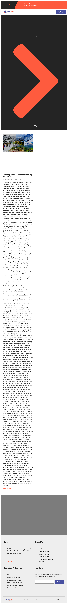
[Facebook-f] (3, 4)
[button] (48, 11)
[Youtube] (9, 4)
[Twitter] (6, 4)
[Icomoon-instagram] (12, 4)
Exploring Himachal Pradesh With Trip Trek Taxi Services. (17, 176)
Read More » (7, 488)
